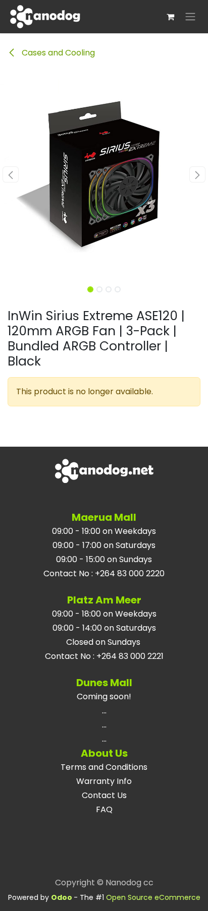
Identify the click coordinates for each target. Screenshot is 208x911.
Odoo (62, 897)
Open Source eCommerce (153, 897)
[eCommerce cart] (170, 17)
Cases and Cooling (57, 52)
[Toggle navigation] (190, 17)
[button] (10, 174)
